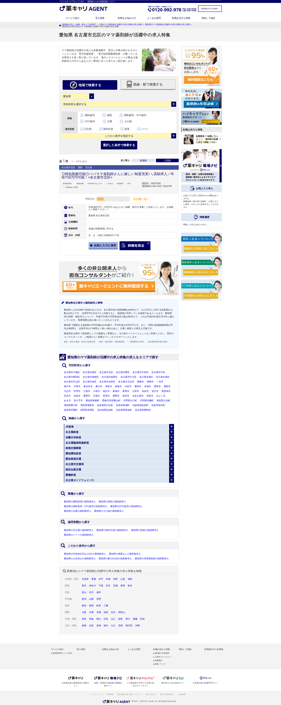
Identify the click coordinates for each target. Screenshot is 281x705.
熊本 (106, 625)
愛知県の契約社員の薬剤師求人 (112, 530)
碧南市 (118, 386)
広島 (106, 619)
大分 (113, 625)
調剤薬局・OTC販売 (134, 115)
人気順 (167, 160)
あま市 (67, 400)
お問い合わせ (150, 694)
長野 (98, 599)
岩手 (101, 579)
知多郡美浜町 (158, 405)
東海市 (125, 391)
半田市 (77, 386)
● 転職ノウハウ (159, 664)
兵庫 (91, 612)
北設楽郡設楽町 (105, 410)
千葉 (101, 585)
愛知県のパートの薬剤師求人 (79, 535)
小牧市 (96, 391)
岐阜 (98, 605)
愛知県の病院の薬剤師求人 (112, 501)
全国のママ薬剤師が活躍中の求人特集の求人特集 (120, 24)
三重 (106, 605)
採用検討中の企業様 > (210, 9)
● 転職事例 (157, 660)
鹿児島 (129, 625)
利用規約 (110, 694)
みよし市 (160, 396)
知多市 (145, 391)
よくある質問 (154, 18)
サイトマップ (97, 694)
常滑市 (77, 391)
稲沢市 (106, 391)
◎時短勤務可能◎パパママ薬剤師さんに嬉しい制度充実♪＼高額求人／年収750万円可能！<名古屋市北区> (118, 175)
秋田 (115, 579)
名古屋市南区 (163, 377)
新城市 (116, 391)
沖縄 (137, 625)
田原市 (106, 396)
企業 (109, 121)
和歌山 (121, 612)
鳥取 (84, 619)
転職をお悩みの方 (127, 18)
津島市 (108, 386)
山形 (122, 579)
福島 (130, 579)
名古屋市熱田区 (110, 377)
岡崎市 (150, 381)
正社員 (88, 129)
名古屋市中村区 (140, 372)
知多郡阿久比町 (105, 405)
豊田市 (137, 386)
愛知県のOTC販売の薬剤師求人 (126, 506)
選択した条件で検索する (119, 145)
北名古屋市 (138, 396)
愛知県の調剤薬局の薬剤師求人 (80, 501)
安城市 (147, 386)
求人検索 (99, 18)
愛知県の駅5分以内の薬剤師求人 (115, 558)
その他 (128, 121)
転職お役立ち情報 (181, 18)
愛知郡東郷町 (92, 400)
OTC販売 (89, 121)
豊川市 (98, 386)
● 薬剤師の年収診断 (161, 653)
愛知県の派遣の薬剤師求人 (145, 530)
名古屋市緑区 (89, 381)
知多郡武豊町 (71, 410)
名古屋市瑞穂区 (91, 377)
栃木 (130, 585)
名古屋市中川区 (128, 377)
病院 (109, 115)
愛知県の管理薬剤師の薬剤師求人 (152, 558)
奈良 (113, 612)
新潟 (84, 599)
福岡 (84, 625)
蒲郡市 (167, 386)
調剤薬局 (89, 115)
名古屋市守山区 (72, 381)
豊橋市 (140, 381)
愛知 (84, 605)
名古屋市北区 (106, 372)
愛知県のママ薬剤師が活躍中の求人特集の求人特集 (167, 24)
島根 (91, 619)
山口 (113, 619)
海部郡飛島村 (87, 405)
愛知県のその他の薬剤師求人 (109, 511)
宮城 (108, 579)
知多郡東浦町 (123, 405)
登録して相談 (208, 18)
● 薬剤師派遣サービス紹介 (61, 653)
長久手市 (78, 400)
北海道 (85, 579)
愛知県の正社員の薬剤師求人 (79, 530)
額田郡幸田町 (87, 410)
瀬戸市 (67, 386)
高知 (142, 619)
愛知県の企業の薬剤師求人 (77, 511)
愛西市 (116, 396)
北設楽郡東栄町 (124, 410)
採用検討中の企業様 (213, 649)
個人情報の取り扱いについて (129, 694)
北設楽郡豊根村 (143, 410)
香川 (128, 619)
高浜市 (67, 396)
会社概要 (182, 694)
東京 (84, 585)
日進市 (96, 396)
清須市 (125, 396)
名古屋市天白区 (126, 381)
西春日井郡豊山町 (111, 400)
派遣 (127, 129)
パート (144, 129)
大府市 (135, 391)
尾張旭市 (166, 391)
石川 (91, 592)
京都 (98, 612)
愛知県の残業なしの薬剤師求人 (125, 554)
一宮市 (160, 381)
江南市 (86, 391)
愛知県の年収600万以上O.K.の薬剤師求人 (85, 554)
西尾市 (157, 386)
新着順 (143, 160)
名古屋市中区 (158, 372)
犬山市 (67, 391)
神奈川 (92, 585)
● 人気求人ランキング (162, 657)
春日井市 (88, 386)
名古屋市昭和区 (72, 377)
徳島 (120, 619)
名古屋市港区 (146, 377)
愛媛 (135, 619)
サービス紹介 (73, 18)
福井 (98, 592)
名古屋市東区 (89, 372)
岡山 (98, 619)
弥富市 (150, 396)
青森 (93, 579)
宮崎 (120, 625)
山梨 (91, 599)
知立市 (155, 391)
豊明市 (86, 396)
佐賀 (91, 625)
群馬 (122, 585)
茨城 (115, 585)
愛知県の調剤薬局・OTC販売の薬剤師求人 (85, 506)
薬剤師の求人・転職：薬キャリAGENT (79, 24)
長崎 (98, 625)
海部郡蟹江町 (71, 405)
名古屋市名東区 (107, 381)
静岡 (91, 605)
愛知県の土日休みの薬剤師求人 (80, 558)
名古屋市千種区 (72, 372)
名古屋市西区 (123, 372)
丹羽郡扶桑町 (147, 400)
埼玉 (108, 585)
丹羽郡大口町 (130, 400)
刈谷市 (128, 386)
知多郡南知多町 (140, 405)
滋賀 (106, 612)
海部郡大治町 (163, 400)
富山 (84, 592)
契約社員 (108, 129)
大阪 (84, 612)
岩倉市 (77, 396)
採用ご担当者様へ (167, 694)
